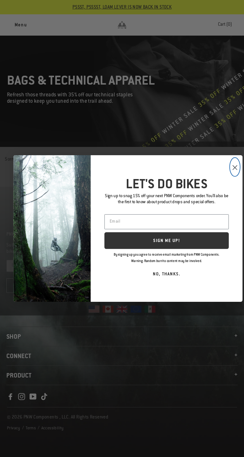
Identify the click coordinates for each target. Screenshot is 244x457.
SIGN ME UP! (166, 241)
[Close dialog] (235, 167)
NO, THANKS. (166, 274)
